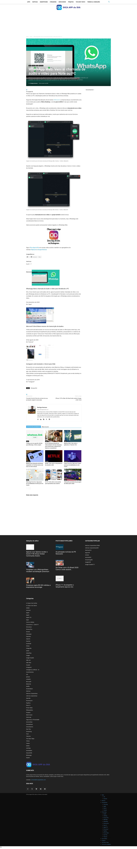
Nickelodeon (29, 688)
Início (27, 36)
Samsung (28, 717)
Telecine (28, 736)
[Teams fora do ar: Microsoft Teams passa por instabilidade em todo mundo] (72, 456)
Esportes (28, 636)
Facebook (28, 643)
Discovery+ (29, 627)
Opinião (28, 698)
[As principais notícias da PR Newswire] (68, 547)
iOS (37, 65)
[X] (47, 419)
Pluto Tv (28, 705)
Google (28, 655)
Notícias (35, 2)
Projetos (71, 2)
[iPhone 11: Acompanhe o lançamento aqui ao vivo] (68, 578)
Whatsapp (41, 65)
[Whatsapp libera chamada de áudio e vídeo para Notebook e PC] (53, 278)
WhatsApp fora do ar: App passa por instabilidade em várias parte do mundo (34, 483)
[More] (53, 90)
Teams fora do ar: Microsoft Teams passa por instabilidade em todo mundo (72, 465)
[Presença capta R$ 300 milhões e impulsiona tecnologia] (39, 580)
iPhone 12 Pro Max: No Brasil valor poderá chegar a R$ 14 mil (68, 399)
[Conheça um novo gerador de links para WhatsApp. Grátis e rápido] (34, 436)
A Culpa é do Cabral (31, 605)
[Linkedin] (41, 419)
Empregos (28, 634)
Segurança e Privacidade (32, 719)
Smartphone (44, 2)
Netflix (47, 461)
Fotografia (28, 648)
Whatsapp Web (34, 388)
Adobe (28, 608)
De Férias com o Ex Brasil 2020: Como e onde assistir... (67, 568)
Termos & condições (93, 2)
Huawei (28, 665)
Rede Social (29, 715)
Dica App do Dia (34, 247)
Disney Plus (29, 629)
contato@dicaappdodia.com (38, 779)
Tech (27, 734)
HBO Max (28, 662)
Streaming (53, 2)
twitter (28, 745)
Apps (28, 2)
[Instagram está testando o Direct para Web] (53, 353)
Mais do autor (45, 426)
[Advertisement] (68, 23)
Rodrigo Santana (34, 83)
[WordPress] (50, 419)
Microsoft (28, 681)
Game (27, 650)
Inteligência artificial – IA (32, 669)
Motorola (28, 684)
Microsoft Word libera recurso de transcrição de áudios (45, 326)
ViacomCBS (29, 753)
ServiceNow (62, 2)
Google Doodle (30, 658)
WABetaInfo (57, 100)
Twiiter (28, 743)
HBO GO (28, 660)
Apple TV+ (28, 617)
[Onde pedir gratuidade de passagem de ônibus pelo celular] (72, 475)
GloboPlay (28, 653)
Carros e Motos (30, 622)
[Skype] (44, 419)
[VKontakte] (40, 789)
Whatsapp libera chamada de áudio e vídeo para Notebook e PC (47, 289)
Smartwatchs (29, 726)
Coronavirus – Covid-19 (32, 624)
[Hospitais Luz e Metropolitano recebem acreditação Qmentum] (39, 565)
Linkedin (28, 679)
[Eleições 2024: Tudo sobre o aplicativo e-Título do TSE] (72, 436)
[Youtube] (44, 789)
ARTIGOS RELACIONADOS (33, 426)
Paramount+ (29, 700)
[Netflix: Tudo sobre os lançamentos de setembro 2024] (53, 456)
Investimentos (30, 672)
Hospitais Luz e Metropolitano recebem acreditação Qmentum (37, 570)
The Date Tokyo (80, 2)
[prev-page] (27, 488)
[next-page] (30, 488)
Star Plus (28, 729)
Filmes (28, 646)
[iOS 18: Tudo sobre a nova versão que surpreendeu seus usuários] (53, 475)
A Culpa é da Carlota (31, 603)
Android (33, 65)
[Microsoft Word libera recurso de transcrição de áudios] (53, 315)
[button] (109, 2)
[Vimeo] (36, 789)
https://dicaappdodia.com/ (42, 409)
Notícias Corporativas (32, 693)
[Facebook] (27, 789)
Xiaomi (28, 757)
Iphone (28, 677)
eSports (28, 639)
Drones (28, 631)
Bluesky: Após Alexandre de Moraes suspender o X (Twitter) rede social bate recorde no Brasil (34, 465)
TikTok (27, 741)
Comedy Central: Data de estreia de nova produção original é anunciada (37, 399)
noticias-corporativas (31, 696)
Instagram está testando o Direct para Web (40, 364)
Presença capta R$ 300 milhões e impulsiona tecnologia (38, 586)
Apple (27, 612)
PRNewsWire (29, 710)
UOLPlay (28, 748)
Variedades (29, 750)
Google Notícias (42, 249)
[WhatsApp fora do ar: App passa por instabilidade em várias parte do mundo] (34, 475)
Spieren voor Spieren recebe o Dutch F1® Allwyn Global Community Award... (37, 554)
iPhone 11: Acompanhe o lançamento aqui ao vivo (65, 586)
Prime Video (29, 707)
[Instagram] (38, 419)
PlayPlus (28, 703)
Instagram (29, 667)
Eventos (28, 641)
